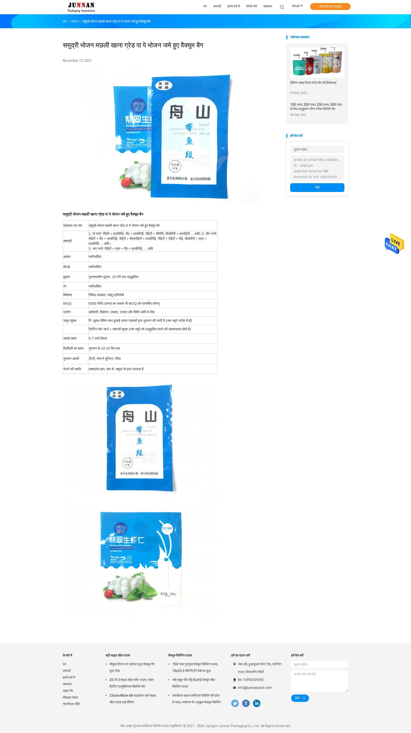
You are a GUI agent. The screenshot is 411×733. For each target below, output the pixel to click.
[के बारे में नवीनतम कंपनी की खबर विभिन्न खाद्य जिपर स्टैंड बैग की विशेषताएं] (317, 76)
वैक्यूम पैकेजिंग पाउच (180, 655)
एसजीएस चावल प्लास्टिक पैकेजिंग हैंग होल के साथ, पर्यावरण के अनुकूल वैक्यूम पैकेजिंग (196, 699)
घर (64, 664)
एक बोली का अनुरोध (330, 6)
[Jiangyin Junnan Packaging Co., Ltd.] (81, 7)
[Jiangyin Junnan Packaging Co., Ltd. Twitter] (235, 703)
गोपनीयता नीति (71, 704)
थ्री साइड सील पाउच (118, 655)
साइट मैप (68, 691)
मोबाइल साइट (70, 697)
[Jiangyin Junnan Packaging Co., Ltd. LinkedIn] (257, 703)
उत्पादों (67, 671)
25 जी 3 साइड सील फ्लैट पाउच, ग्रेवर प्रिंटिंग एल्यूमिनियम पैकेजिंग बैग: (131, 683)
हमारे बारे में (69, 677)
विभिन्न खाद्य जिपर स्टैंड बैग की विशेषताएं (313, 83)
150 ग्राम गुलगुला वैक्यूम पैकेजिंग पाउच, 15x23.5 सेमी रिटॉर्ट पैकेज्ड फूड (195, 667)
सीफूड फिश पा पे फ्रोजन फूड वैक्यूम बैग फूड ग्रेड (132, 667)
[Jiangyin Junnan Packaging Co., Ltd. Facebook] (246, 703)
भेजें (317, 187)
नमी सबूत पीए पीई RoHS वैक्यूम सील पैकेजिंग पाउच (193, 683)
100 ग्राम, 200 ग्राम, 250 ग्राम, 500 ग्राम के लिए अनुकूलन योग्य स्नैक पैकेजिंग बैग (316, 107)
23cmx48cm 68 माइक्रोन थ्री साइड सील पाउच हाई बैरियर (132, 699)
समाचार (67, 684)
